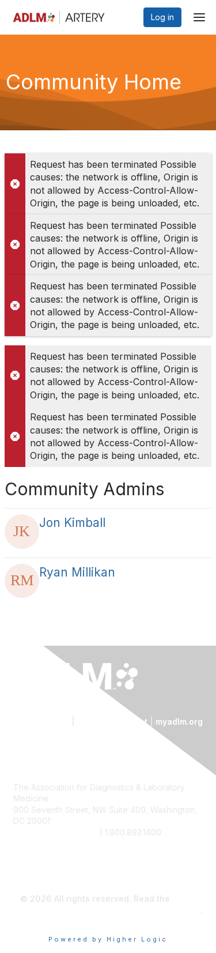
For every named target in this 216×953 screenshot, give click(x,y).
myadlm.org (179, 721)
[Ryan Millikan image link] (22, 581)
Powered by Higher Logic (108, 939)
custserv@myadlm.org (55, 832)
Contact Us (46, 721)
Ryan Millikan (77, 572)
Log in (162, 17)
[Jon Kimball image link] (22, 531)
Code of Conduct (112, 721)
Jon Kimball (72, 522)
